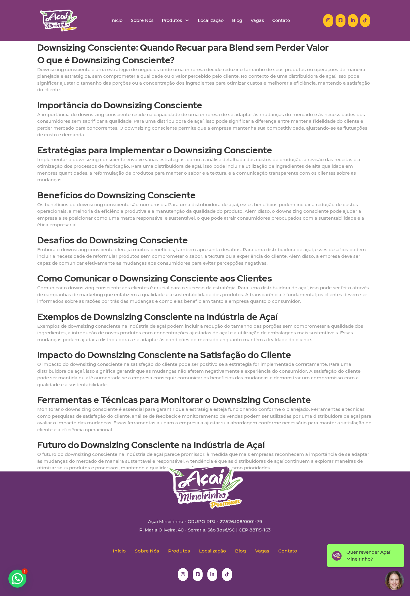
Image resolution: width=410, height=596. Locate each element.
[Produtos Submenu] (187, 20)
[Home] (58, 21)
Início (116, 20)
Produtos (172, 20)
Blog (237, 20)
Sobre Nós (142, 20)
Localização (211, 20)
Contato (281, 20)
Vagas (257, 20)
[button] (17, 579)
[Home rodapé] (205, 482)
